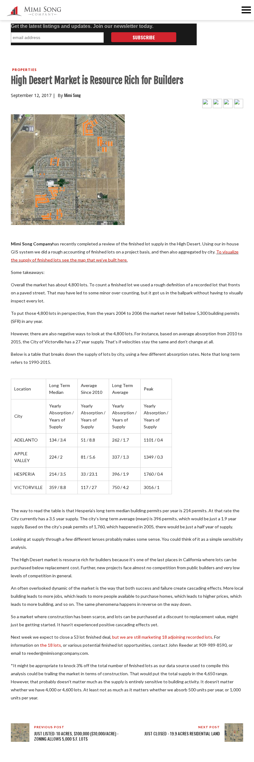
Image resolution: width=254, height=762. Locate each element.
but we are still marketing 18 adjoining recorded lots (162, 637)
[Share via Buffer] (228, 103)
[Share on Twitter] (207, 103)
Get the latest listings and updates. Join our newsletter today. (82, 26)
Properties (24, 69)
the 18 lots (50, 645)
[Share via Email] (238, 103)
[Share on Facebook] (217, 103)
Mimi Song (72, 95)
